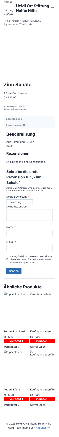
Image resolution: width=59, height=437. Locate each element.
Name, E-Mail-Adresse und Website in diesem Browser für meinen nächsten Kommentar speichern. (31, 259)
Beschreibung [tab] (14, 118)
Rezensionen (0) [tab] (15, 125)
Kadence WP (43, 427)
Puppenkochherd (14, 331)
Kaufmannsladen (40, 331)
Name (11, 227)
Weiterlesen (11, 347)
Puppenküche (12, 389)
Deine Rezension (17, 206)
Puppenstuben (19, 109)
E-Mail (11, 241)
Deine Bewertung (17, 196)
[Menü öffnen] (52, 8)
